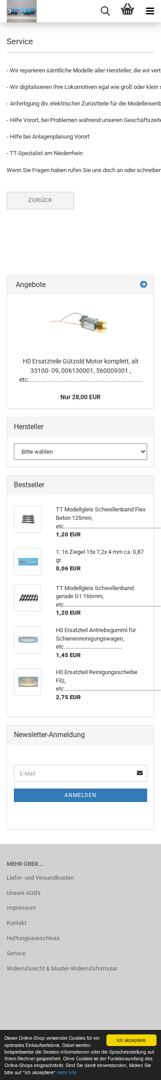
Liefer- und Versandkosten (40, 877)
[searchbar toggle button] (105, 11)
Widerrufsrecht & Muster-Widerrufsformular (62, 968)
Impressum (21, 907)
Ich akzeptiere (131, 1040)
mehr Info (66, 1072)
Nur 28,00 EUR (80, 397)
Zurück (40, 200)
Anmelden (80, 795)
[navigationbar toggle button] (150, 11)
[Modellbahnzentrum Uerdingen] (18, 11)
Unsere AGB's (24, 893)
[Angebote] (143, 285)
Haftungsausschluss (33, 938)
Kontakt (16, 923)
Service (16, 953)
